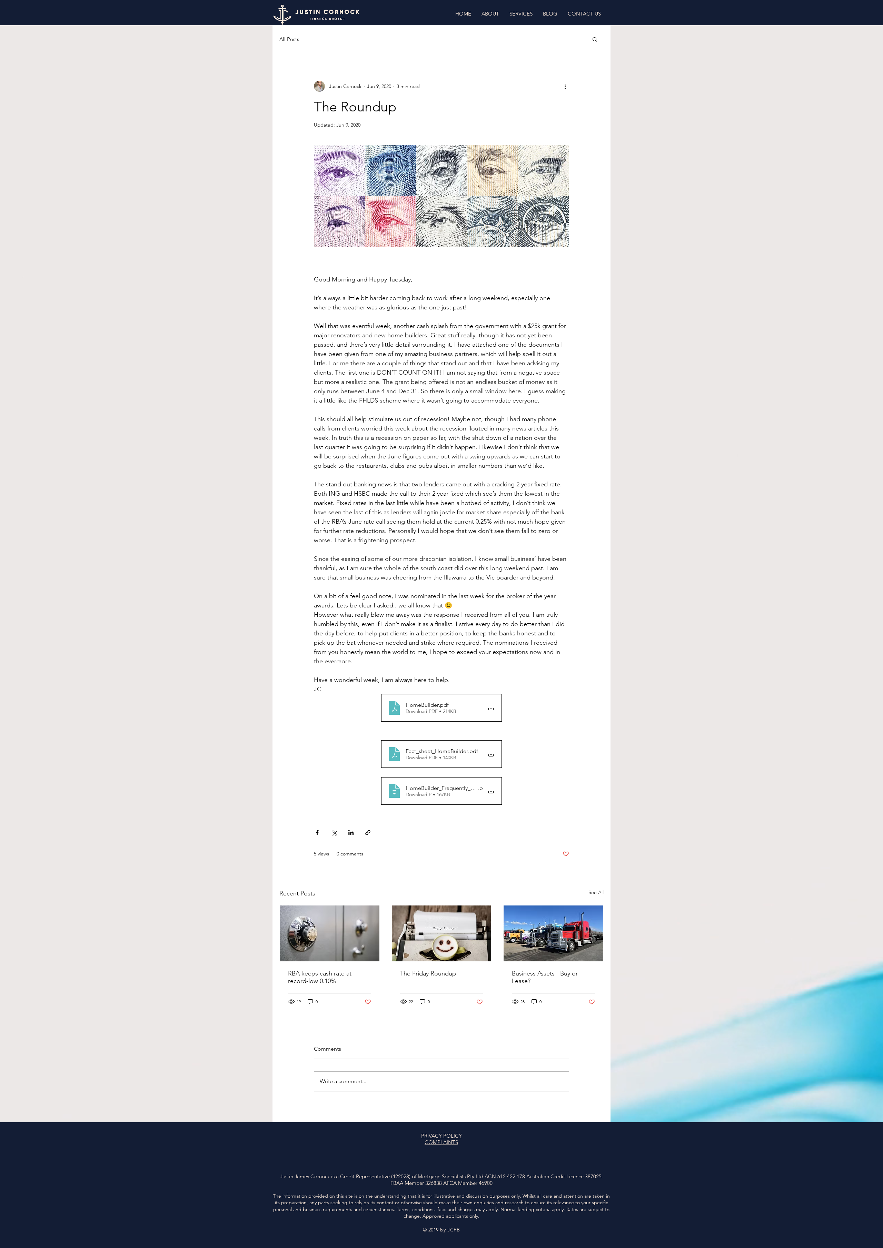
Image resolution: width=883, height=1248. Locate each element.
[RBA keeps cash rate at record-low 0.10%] (329, 933)
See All (596, 892)
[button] (595, 39)
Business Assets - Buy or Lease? (545, 977)
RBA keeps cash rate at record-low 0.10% (319, 977)
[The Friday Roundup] (442, 933)
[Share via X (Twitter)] (334, 832)
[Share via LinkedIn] (351, 832)
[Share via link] (368, 832)
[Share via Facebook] (317, 832)
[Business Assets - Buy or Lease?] (553, 933)
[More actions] (565, 86)
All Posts (289, 39)
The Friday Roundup (428, 973)
